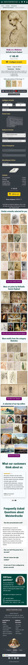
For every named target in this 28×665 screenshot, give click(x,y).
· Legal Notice (5, 626)
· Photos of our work (19, 630)
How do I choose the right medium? (11, 559)
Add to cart (15, 194)
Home (2, 6)
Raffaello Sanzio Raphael (8, 7)
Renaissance (14, 6)
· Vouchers (17, 631)
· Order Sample (18, 633)
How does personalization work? (13, 523)
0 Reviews (17, 94)
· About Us (4, 635)
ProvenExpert (11, 494)
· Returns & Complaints (7, 633)
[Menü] (1, 2)
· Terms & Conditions (6, 628)
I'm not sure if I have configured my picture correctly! (14, 566)
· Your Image (18, 624)
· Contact (4, 624)
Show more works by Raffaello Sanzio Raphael (14, 333)
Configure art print (15, 62)
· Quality (17, 628)
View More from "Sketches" (14, 398)
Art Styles (8, 6)
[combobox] (14, 110)
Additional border (5, 108)
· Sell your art (18, 626)
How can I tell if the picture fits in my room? (13, 551)
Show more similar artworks (14, 281)
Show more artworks (14, 455)
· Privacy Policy (5, 630)
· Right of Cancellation (7, 631)
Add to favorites (21, 91)
